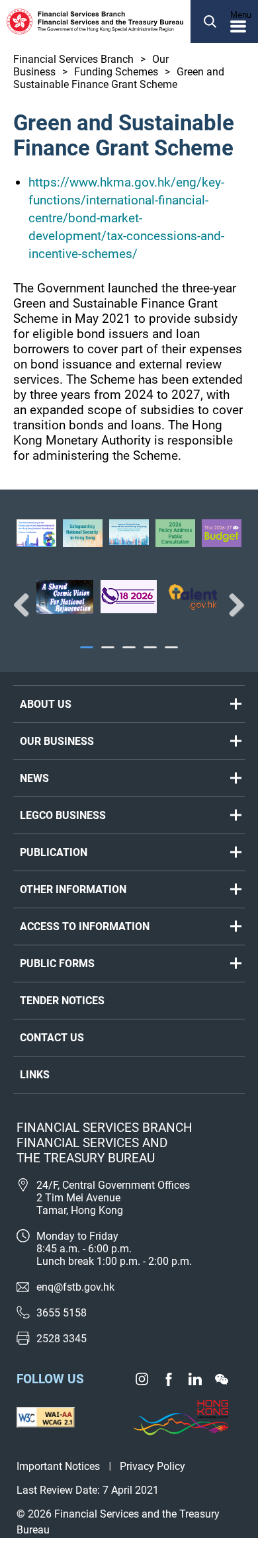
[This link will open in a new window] (65, 597)
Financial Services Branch (73, 59)
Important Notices (58, 1466)
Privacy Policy (152, 1466)
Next (231, 604)
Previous (26, 604)
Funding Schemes (116, 71)
